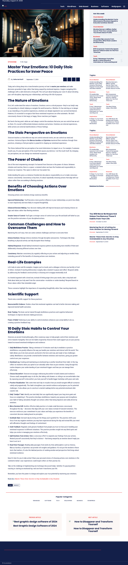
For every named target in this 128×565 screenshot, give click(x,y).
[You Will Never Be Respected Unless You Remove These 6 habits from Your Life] (105, 200)
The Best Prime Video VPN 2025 (111, 107)
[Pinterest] (74, 79)
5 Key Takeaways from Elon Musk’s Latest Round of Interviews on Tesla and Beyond (105, 60)
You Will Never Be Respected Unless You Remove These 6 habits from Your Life (112, 122)
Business (96, 36)
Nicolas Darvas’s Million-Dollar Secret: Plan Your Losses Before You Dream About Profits (105, 31)
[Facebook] (65, 79)
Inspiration (93, 116)
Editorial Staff (18, 79)
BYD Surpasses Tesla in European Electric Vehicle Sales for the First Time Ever (105, 50)
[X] (69, 79)
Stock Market (98, 17)
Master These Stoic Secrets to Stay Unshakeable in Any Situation (37, 479)
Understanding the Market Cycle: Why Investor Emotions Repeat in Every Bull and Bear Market (105, 21)
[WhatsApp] (78, 79)
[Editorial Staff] (9, 79)
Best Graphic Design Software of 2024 (35, 526)
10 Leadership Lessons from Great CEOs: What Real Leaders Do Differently (105, 40)
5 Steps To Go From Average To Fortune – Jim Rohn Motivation (96, 121)
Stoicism (12, 62)
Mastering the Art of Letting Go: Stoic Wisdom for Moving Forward (104, 228)
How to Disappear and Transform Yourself (93, 530)
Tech (95, 46)
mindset (16, 485)
